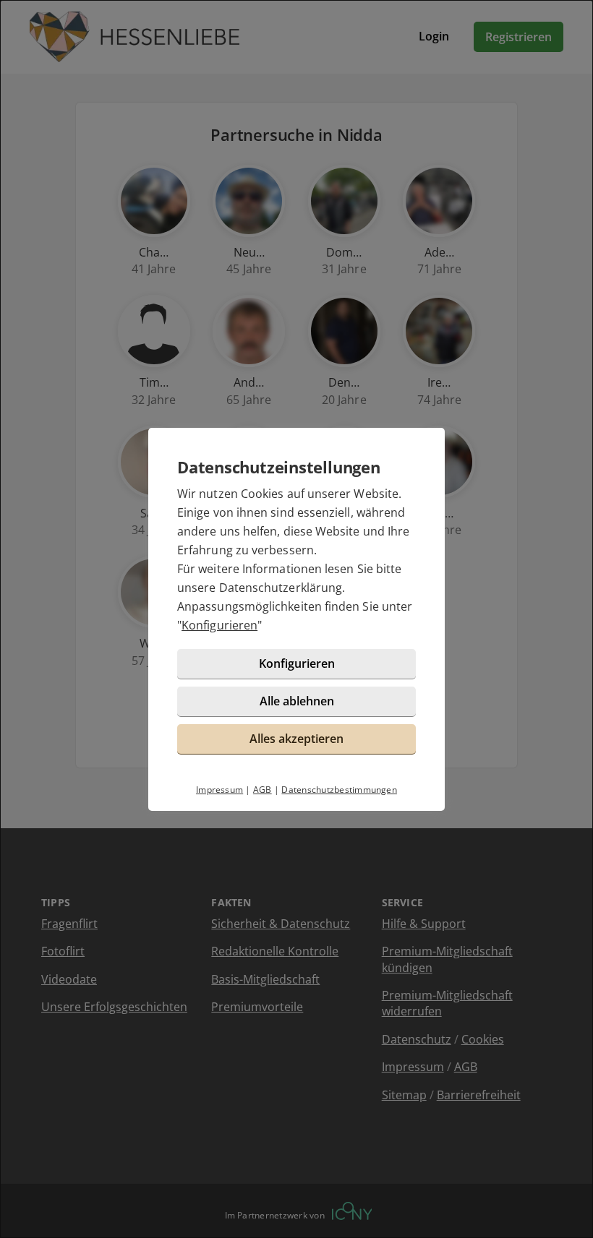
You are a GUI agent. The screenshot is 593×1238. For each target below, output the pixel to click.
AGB (262, 789)
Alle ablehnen (297, 701)
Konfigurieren (219, 625)
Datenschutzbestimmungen (339, 789)
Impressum (219, 789)
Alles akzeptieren (296, 739)
